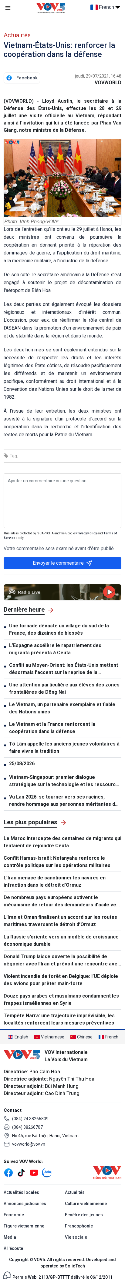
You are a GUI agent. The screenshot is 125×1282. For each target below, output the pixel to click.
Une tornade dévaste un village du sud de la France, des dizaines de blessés (59, 629)
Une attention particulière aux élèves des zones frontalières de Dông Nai (64, 688)
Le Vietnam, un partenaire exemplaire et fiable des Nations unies (62, 708)
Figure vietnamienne (24, 1226)
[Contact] (6, 1275)
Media (10, 1237)
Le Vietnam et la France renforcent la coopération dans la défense (52, 727)
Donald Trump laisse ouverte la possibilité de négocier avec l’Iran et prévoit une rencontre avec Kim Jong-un (62, 961)
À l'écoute (13, 1248)
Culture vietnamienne (86, 1203)
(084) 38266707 (27, 1127)
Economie (14, 1214)
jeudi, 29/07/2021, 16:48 (98, 76)
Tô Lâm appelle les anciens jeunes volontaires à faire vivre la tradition (64, 747)
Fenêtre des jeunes (84, 1214)
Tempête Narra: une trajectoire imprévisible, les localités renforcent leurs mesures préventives (59, 1019)
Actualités (17, 35)
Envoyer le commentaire (58, 563)
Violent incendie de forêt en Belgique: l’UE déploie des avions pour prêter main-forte (61, 979)
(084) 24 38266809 (30, 1118)
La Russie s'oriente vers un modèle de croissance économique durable (61, 940)
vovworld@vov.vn (28, 1144)
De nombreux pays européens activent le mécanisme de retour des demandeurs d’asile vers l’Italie (62, 901)
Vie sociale (76, 1237)
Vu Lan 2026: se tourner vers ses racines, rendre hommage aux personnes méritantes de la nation (63, 801)
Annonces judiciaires (25, 1203)
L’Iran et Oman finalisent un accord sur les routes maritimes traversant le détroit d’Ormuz (60, 920)
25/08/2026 (22, 763)
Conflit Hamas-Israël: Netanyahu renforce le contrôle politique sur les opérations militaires (57, 861)
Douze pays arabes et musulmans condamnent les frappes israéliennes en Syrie (61, 999)
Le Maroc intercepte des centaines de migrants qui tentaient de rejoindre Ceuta (62, 842)
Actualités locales (21, 1192)
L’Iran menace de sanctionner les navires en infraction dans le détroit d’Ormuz (55, 881)
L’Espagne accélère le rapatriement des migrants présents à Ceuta (55, 649)
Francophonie (79, 1226)
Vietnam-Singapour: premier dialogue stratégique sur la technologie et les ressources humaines (65, 781)
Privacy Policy (86, 533)
